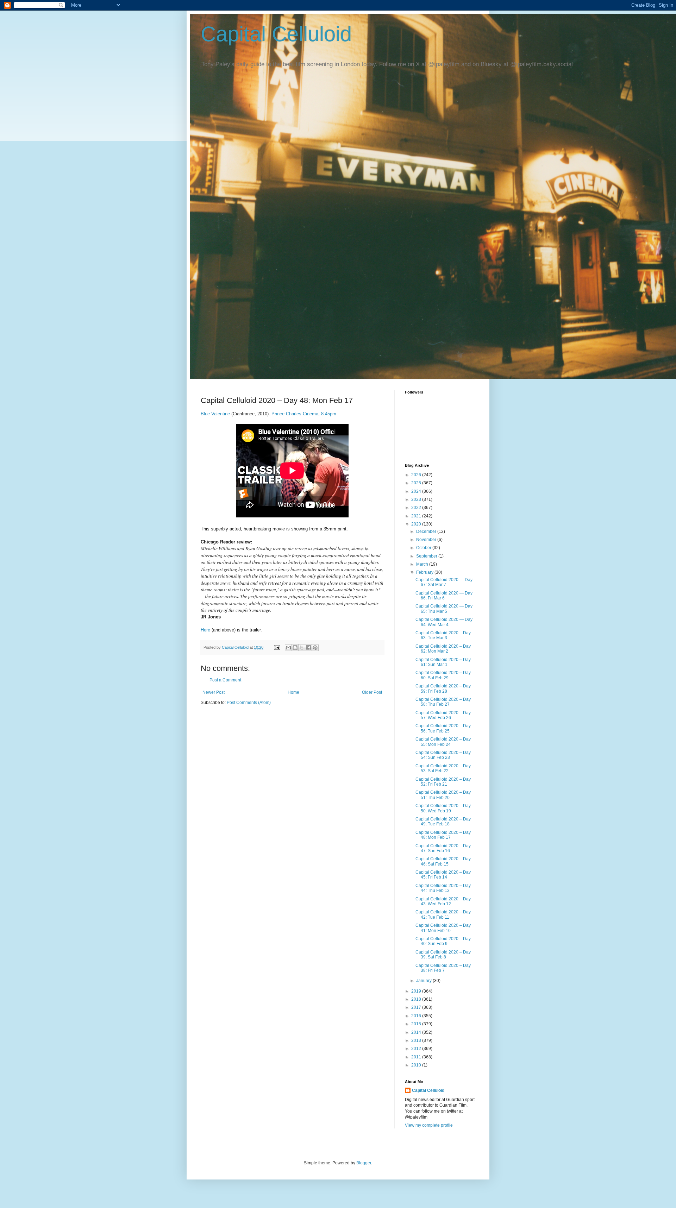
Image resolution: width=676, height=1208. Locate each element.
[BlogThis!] (295, 647)
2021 (416, 516)
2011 (416, 1057)
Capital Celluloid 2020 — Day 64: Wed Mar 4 (443, 622)
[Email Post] (276, 647)
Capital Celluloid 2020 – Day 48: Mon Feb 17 (443, 835)
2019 (416, 991)
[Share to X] (301, 647)
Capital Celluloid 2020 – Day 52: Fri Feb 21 (443, 782)
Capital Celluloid (276, 34)
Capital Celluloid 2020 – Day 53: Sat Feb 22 (443, 768)
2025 (416, 482)
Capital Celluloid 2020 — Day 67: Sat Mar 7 (443, 582)
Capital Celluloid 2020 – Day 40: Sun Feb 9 (443, 941)
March (422, 564)
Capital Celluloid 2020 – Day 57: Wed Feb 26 (443, 715)
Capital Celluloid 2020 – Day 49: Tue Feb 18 (443, 821)
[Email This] (288, 647)
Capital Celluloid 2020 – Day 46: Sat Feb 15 (443, 861)
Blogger (363, 1162)
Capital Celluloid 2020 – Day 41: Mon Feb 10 (443, 928)
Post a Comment (225, 680)
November (426, 539)
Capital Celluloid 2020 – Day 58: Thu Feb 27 (443, 702)
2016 (416, 1015)
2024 (416, 491)
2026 (416, 474)
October (424, 547)
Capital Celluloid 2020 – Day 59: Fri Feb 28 (443, 688)
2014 (416, 1032)
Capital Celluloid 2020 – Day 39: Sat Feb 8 (443, 955)
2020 (416, 524)
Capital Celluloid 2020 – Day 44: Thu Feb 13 (443, 888)
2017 (416, 1007)
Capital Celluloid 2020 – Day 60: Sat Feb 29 (443, 675)
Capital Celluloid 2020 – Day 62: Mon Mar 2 (443, 649)
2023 (416, 499)
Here (205, 630)
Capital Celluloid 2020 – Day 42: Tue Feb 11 (443, 914)
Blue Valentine (215, 413)
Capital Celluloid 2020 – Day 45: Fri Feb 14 (443, 875)
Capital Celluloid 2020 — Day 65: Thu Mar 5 (443, 609)
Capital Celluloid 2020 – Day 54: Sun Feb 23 (443, 755)
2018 (416, 999)
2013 (416, 1040)
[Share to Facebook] (308, 647)
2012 (416, 1048)
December (426, 531)
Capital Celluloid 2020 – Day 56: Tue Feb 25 (443, 728)
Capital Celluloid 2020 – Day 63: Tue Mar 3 (443, 635)
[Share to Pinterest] (315, 647)
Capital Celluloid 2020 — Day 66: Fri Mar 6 (443, 595)
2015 (416, 1023)
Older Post (372, 692)
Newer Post (213, 692)
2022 (416, 507)
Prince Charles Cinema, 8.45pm (303, 413)
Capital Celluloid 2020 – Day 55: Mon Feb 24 (443, 742)
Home (293, 692)
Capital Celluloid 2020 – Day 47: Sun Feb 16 (443, 848)
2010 (416, 1065)
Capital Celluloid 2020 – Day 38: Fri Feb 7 (443, 968)
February (425, 572)
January (424, 980)
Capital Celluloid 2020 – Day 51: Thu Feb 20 (443, 795)
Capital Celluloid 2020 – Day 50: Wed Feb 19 (443, 808)
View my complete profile (429, 1125)
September (427, 556)
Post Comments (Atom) (249, 702)
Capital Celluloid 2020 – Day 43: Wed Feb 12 (443, 901)
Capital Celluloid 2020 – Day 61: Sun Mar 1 (443, 662)
